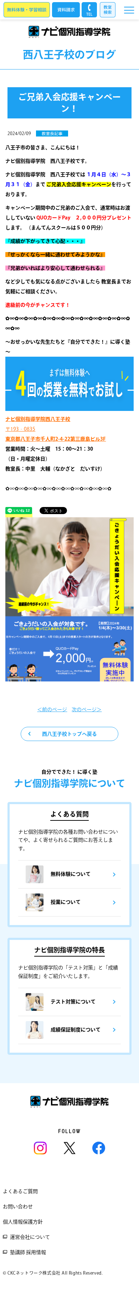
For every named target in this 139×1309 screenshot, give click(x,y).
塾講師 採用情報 (28, 1252)
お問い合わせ (18, 1206)
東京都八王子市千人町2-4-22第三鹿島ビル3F (55, 438)
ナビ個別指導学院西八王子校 (37, 419)
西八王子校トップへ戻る (69, 733)
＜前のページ (52, 709)
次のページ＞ (87, 709)
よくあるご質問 (20, 1191)
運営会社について (30, 1237)
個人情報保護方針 (23, 1221)
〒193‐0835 (20, 429)
